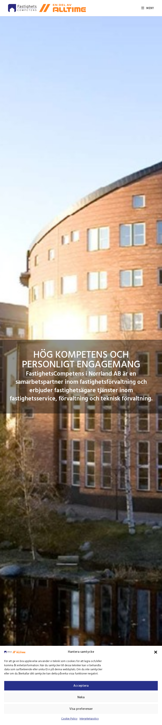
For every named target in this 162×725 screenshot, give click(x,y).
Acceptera (81, 685)
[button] (156, 652)
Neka (81, 697)
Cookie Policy (69, 719)
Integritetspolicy (89, 719)
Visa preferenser (81, 709)
